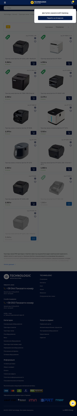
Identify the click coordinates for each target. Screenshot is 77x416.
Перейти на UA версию (55, 18)
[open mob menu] (5, 2)
